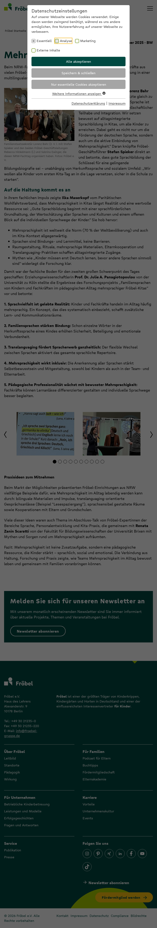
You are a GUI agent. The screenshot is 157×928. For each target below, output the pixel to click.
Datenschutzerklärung (88, 103)
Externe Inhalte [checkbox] (48, 50)
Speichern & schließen (78, 73)
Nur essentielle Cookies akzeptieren (78, 84)
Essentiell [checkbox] (44, 41)
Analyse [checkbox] (66, 41)
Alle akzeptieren (78, 61)
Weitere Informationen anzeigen (77, 93)
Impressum (117, 103)
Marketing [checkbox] (88, 41)
